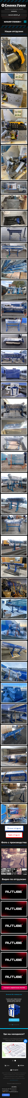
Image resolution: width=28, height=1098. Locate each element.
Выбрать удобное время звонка (14, 567)
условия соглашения (12, 560)
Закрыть (23, 2)
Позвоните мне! (14, 554)
